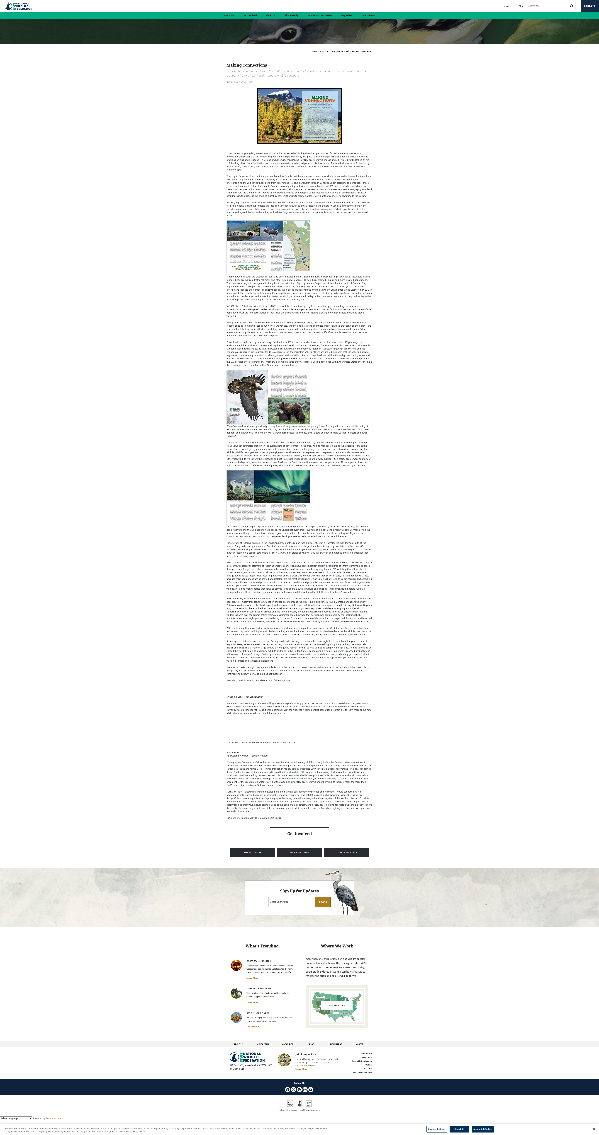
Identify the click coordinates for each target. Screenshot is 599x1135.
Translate (56, 1118)
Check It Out (252, 1026)
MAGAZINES (287, 1044)
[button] (323, 902)
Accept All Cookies (482, 1129)
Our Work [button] (229, 15)
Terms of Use (366, 1054)
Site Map (368, 1065)
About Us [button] (270, 15)
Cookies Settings (436, 1129)
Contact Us (509, 6)
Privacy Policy (366, 1057)
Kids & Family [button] (291, 15)
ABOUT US (238, 1044)
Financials (367, 1069)
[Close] (594, 1129)
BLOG (311, 1044)
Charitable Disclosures (362, 1061)
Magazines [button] (347, 15)
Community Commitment (361, 1073)
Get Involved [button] (250, 15)
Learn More (252, 978)
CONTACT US (263, 1044)
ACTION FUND (336, 1044)
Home (314, 51)
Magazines (324, 51)
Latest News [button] (368, 15)
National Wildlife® (340, 51)
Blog (521, 6)
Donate (590, 6)
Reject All (459, 1129)
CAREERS (360, 1044)
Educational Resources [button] (320, 15)
